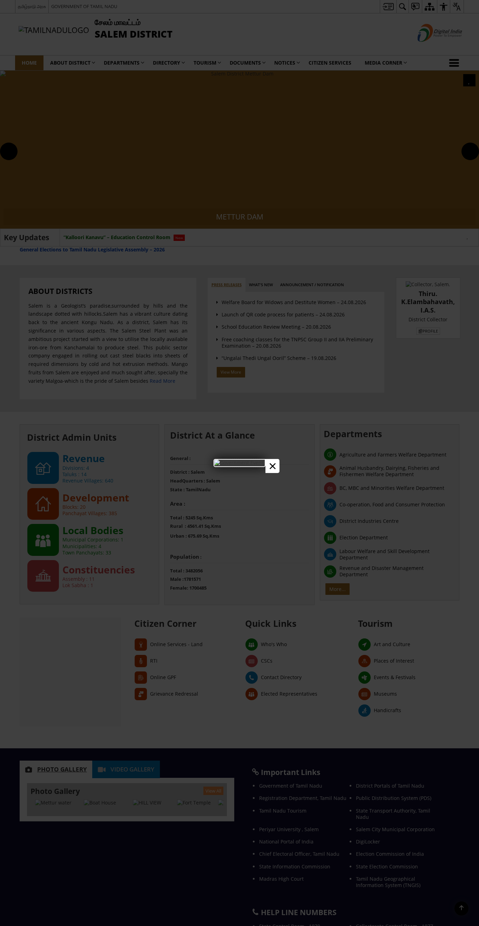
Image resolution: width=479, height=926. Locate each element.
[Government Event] (239, 462)
